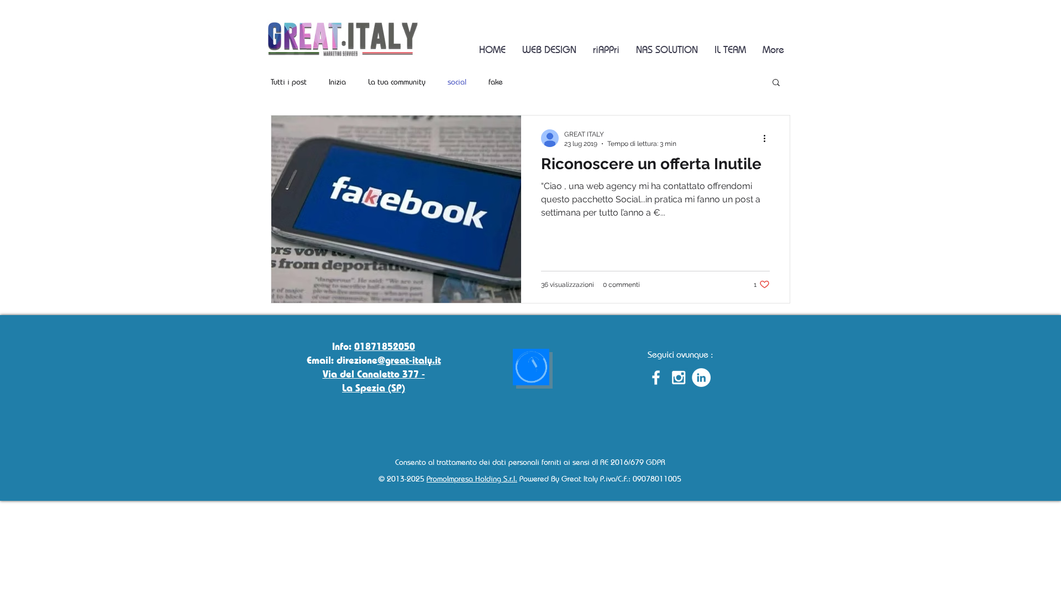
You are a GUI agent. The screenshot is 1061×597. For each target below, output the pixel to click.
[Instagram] (678, 377)
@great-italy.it (409, 360)
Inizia (337, 81)
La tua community (397, 81)
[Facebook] (656, 377)
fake (496, 81)
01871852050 (384, 346)
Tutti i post (289, 81)
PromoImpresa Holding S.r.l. (472, 478)
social (457, 81)
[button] (776, 83)
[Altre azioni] (768, 138)
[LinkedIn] (701, 377)
